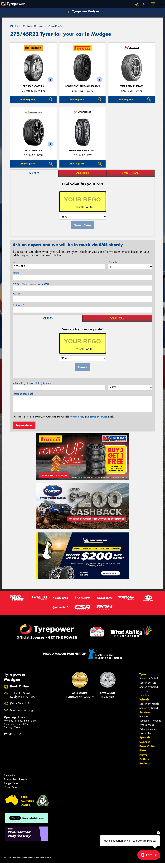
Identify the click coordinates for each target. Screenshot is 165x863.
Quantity (112, 262)
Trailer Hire (145, 733)
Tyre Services (146, 725)
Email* (16, 294)
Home (16, 26)
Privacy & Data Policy (23, 857)
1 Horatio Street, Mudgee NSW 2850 (23, 695)
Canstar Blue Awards (15, 779)
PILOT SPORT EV (33, 150)
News (143, 755)
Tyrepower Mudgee (85, 11)
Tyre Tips (144, 695)
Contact (144, 742)
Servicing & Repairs (150, 720)
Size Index (9, 775)
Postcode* (18, 305)
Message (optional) (23, 393)
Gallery (144, 759)
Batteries (144, 716)
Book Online (147, 746)
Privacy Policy (77, 416)
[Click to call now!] (137, 4)
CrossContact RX (33, 86)
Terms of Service (98, 416)
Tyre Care (144, 691)
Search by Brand (148, 687)
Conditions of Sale (42, 857)
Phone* (31, 283)
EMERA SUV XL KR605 (132, 86)
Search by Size (147, 682)
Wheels (144, 699)
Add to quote (27, 99)
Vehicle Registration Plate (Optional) (32, 383)
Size (15, 262)
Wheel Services (147, 729)
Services (144, 712)
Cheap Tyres (11, 787)
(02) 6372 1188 (20, 703)
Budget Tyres (11, 783)
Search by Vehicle (149, 678)
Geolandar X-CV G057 (82, 150)
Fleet (142, 750)
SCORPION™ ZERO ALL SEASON (82, 86)
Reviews (145, 763)
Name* (17, 273)
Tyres (142, 674)
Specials (144, 737)
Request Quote (24, 425)
